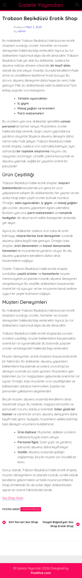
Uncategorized (31, 509)
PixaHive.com (41, 573)
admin (22, 31)
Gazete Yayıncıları (40, 5)
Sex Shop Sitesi (12, 498)
